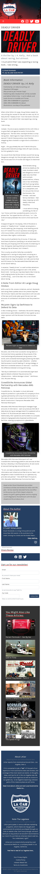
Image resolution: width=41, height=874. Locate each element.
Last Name (5, 584)
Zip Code (5, 593)
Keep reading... (33, 538)
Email (4, 570)
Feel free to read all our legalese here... (20, 850)
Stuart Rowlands (12, 528)
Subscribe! (34, 596)
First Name (6, 578)
